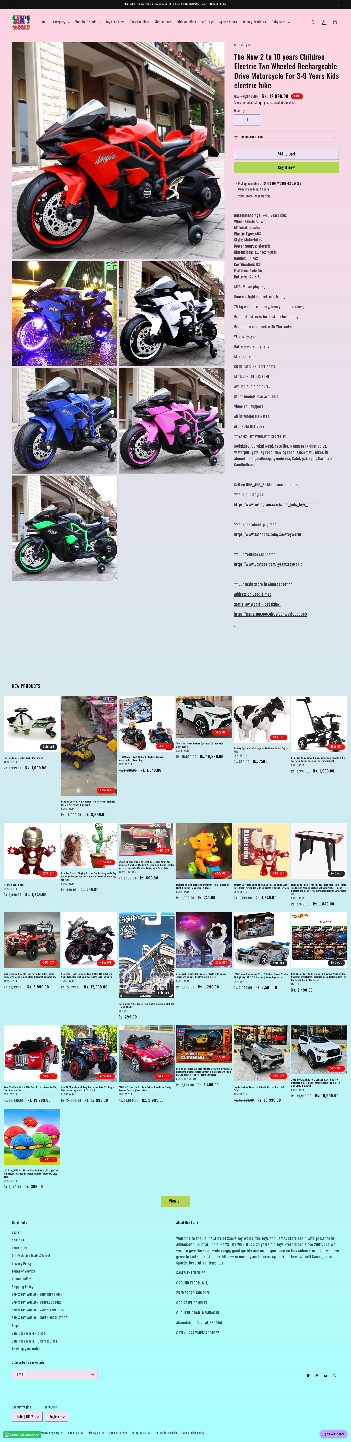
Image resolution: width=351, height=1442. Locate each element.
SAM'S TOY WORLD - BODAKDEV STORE (37, 1295)
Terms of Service (23, 1271)
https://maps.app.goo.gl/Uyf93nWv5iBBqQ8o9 (270, 614)
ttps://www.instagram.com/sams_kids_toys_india (275, 504)
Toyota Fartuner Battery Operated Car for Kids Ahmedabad (199, 745)
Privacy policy (96, 1433)
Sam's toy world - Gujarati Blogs (34, 1341)
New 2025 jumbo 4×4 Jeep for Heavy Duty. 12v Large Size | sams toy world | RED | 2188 (87, 1089)
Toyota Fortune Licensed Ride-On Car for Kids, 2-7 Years (259, 1088)
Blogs (15, 1326)
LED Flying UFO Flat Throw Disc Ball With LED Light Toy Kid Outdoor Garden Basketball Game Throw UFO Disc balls (31, 1173)
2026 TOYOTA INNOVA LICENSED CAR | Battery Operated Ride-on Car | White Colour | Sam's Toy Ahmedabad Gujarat (315, 1082)
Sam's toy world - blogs (28, 1333)
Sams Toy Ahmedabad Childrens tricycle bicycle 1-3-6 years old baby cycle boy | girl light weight (318, 759)
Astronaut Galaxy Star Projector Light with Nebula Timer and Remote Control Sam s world (201, 975)
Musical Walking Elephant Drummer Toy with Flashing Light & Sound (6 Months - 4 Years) (203, 886)
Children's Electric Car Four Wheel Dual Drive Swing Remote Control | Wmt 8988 (145, 1089)
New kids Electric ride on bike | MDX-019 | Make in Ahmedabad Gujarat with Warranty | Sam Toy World (86, 975)
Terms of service (118, 1433)
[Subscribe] (92, 1374)
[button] (61, 22)
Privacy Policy (22, 1264)
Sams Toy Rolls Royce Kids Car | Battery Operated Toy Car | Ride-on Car (31, 1089)
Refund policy (21, 1279)
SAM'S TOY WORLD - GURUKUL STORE (36, 1302)
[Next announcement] (339, 4)
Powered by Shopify (52, 1433)
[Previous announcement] (12, 4)
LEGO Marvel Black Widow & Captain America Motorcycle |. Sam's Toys (141, 758)
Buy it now (286, 167)
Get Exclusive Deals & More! (31, 1256)
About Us (18, 1240)
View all (175, 1201)
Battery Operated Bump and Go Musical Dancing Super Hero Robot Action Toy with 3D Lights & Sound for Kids (261, 886)
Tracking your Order (26, 1349)
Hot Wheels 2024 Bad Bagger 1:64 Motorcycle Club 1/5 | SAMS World (146, 1006)
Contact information (166, 1433)
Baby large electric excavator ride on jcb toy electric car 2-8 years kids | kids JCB (88, 803)
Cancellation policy (193, 1433)
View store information (254, 196)
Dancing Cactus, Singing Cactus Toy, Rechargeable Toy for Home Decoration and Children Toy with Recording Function (88, 876)
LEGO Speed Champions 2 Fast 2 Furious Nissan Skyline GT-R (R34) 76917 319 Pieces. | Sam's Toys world (261, 976)
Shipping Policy (22, 1287)
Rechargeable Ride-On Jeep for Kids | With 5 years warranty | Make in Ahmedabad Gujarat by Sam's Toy (30, 975)
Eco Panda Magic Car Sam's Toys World (23, 757)
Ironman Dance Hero (14, 884)
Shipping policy (141, 1433)
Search (17, 1232)
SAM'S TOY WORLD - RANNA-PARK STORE (39, 1310)
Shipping (260, 103)
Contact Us (19, 1248)
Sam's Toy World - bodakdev (257, 604)
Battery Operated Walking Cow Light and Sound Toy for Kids (261, 750)
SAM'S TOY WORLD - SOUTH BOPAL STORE (39, 1318)
